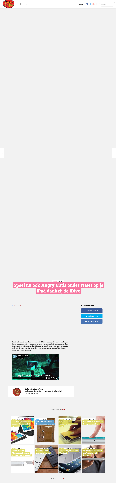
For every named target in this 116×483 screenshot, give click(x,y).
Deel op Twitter (93, 316)
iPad (63, 479)
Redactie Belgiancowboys (34, 389)
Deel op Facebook (92, 311)
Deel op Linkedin (92, 321)
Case (63, 409)
